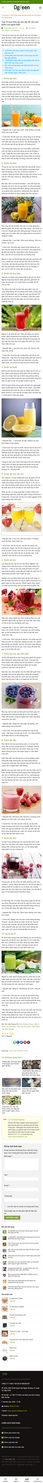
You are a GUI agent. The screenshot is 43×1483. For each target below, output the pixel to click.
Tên (6, 1175)
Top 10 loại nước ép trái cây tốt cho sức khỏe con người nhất (23, 1244)
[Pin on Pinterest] (25, 1042)
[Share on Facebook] (18, 1042)
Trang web (8, 1196)
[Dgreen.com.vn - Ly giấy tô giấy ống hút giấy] (21, 7)
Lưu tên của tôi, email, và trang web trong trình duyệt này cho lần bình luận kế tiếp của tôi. (21, 1210)
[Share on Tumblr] (28, 1042)
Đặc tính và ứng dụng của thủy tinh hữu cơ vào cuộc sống (23, 1250)
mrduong (16, 30)
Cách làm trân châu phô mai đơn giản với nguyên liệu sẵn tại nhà (21, 1281)
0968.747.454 (18, 1134)
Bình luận (8, 1156)
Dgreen (37, 40)
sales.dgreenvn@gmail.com (17, 1136)
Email (6, 1185)
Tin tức (22, 28)
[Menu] (3, 7)
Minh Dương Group (26, 1024)
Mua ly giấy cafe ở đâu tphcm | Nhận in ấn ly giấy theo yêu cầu (22, 1275)
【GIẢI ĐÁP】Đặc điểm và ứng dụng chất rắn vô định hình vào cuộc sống (24, 1238)
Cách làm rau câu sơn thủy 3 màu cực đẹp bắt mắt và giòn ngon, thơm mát (23, 1262)
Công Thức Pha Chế (10, 28)
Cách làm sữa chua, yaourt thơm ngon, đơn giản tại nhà (24, 1256)
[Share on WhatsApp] (14, 1042)
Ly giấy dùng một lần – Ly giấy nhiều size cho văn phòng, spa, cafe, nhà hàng (23, 1269)
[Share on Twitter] (21, 1042)
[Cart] (40, 7)
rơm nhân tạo (10, 1459)
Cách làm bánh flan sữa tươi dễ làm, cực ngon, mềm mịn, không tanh (23, 1287)
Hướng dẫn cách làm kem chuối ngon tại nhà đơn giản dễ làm (23, 1231)
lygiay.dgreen (13, 1415)
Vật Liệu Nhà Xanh (24, 1027)
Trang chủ (5, 15)
